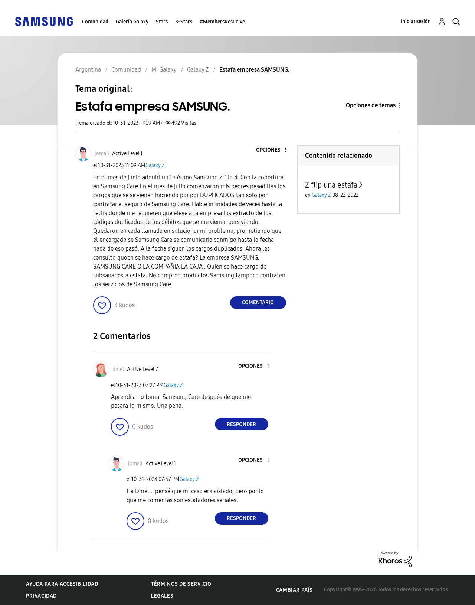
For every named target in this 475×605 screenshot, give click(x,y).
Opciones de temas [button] (371, 105)
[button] (273, 150)
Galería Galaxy (132, 22)
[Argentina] (44, 21)
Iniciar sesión (416, 21)
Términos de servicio (181, 584)
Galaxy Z (155, 165)
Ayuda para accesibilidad (62, 584)
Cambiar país (294, 590)
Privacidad (41, 596)
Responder (241, 424)
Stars (162, 22)
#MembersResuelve (222, 22)
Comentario (258, 302)
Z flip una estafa (331, 184)
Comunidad (95, 22)
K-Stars (183, 22)
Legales (162, 596)
